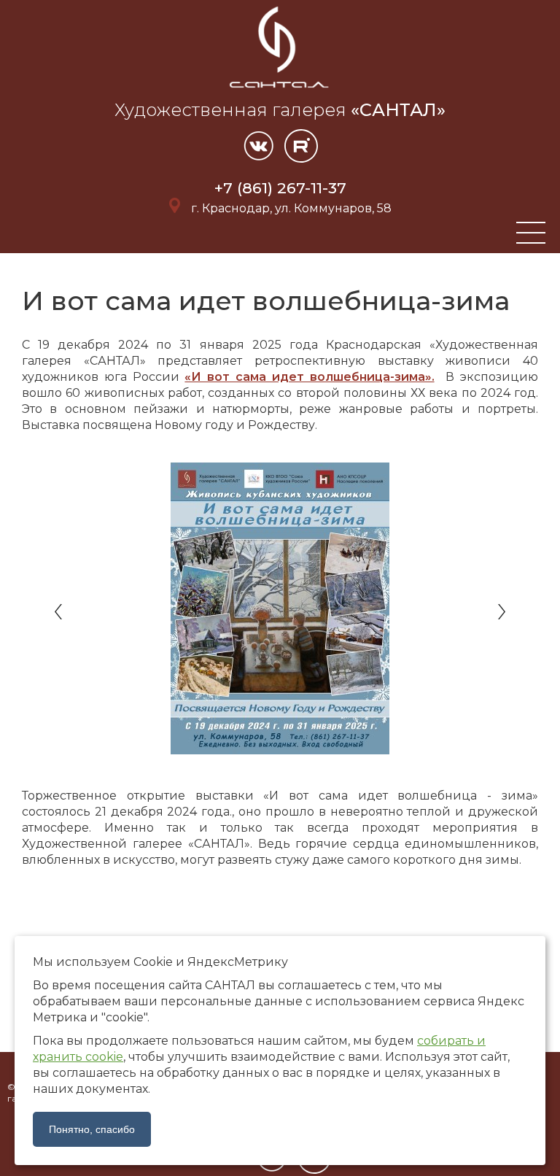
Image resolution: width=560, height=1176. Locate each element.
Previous (60, 612)
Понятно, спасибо (92, 1129)
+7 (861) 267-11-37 (280, 188)
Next (500, 612)
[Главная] (280, 90)
